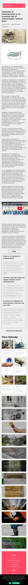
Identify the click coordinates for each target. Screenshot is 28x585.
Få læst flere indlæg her (14, 331)
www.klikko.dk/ (15, 566)
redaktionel (5, 26)
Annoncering (14, 573)
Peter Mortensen (15, 24)
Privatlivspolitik (16, 583)
